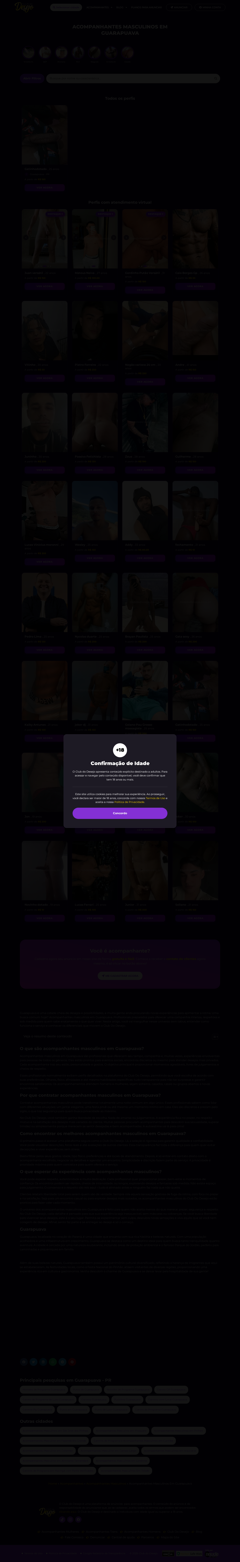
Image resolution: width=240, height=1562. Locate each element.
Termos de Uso (155, 798)
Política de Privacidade (129, 802)
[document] (120, 781)
